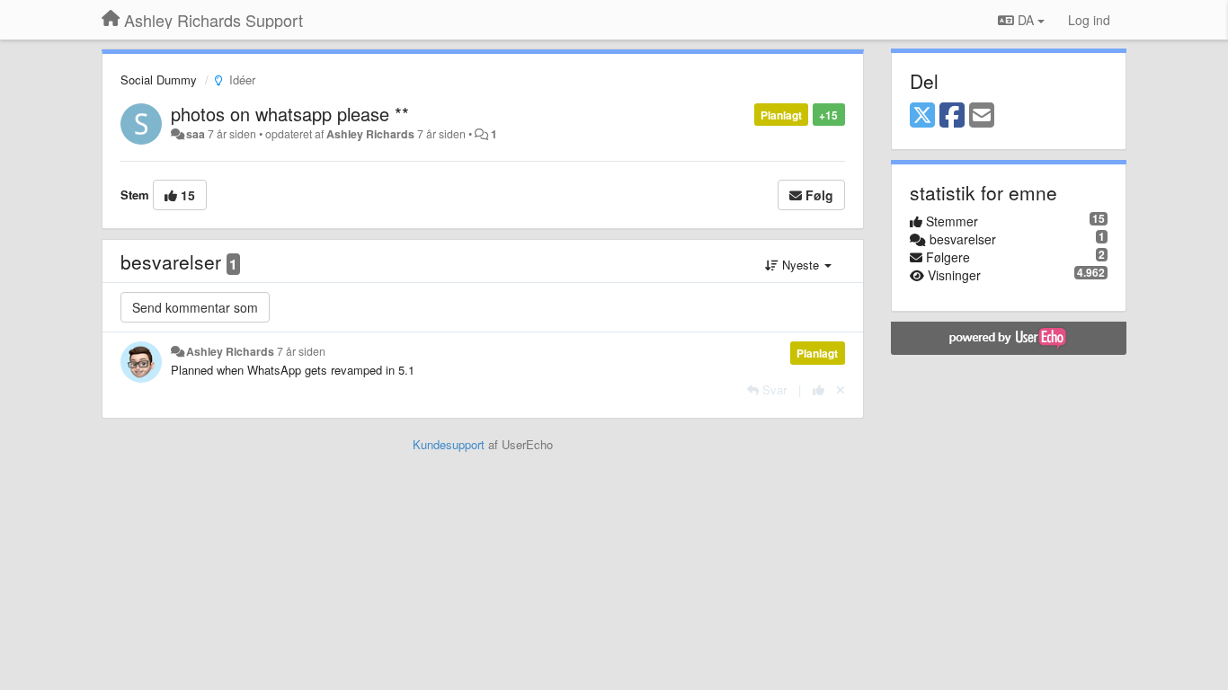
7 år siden (301, 351)
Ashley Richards (370, 134)
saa (195, 134)
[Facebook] (952, 116)
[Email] (981, 116)
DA (1025, 20)
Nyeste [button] (801, 264)
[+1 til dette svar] (818, 389)
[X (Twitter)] (922, 116)
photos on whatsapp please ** (290, 114)
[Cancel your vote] (840, 389)
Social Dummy (158, 79)
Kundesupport (449, 444)
